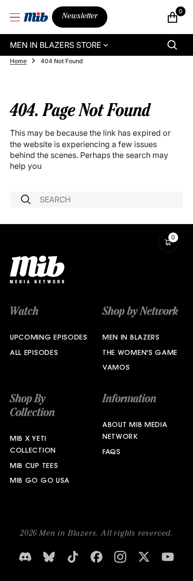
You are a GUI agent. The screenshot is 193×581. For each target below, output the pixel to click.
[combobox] (96, 200)
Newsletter (79, 17)
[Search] (172, 45)
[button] (15, 17)
